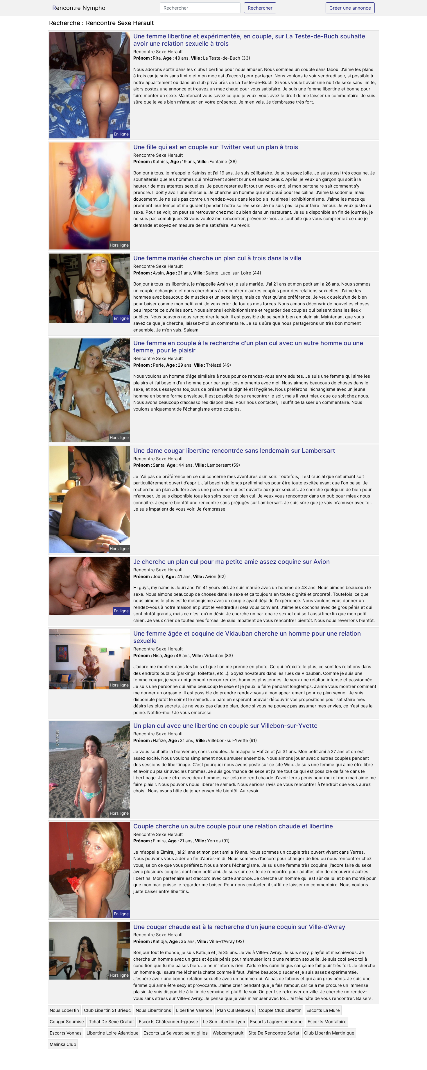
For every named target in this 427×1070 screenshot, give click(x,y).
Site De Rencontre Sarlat (273, 1033)
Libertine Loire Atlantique (113, 1033)
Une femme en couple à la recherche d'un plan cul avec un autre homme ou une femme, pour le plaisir (248, 346)
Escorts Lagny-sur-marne (276, 1021)
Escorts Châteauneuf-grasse (168, 1021)
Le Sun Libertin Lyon (224, 1021)
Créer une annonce (350, 8)
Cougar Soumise (67, 1021)
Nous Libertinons (153, 1010)
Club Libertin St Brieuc (107, 1010)
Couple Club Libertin (280, 1010)
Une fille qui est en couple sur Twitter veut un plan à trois (215, 147)
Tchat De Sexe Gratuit (111, 1021)
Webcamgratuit (228, 1033)
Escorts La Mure (323, 1010)
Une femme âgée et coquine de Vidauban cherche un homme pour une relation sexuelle (247, 637)
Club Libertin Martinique (329, 1033)
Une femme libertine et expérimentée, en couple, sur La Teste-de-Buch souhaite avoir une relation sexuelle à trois (249, 40)
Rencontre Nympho (78, 7)
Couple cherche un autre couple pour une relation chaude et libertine (233, 826)
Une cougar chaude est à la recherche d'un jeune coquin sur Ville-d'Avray (239, 926)
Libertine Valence (194, 1010)
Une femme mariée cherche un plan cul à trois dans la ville (217, 258)
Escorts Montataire (327, 1021)
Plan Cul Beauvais (235, 1010)
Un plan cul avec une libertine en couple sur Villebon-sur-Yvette (225, 725)
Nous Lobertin (64, 1010)
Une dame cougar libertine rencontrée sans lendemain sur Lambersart (234, 450)
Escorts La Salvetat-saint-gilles (175, 1033)
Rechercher (260, 8)
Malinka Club (63, 1044)
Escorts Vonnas (66, 1033)
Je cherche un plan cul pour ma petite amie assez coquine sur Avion (231, 561)
